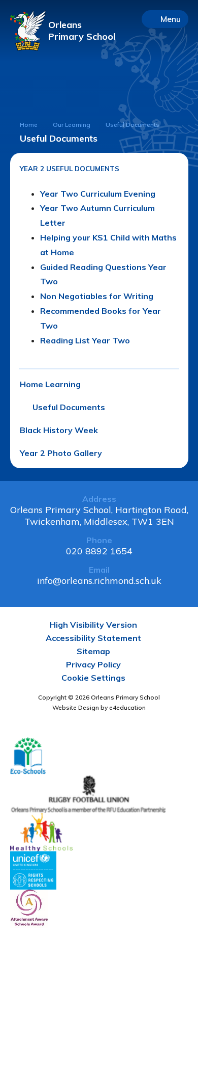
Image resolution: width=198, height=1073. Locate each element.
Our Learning (71, 124)
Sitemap (93, 651)
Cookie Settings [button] (93, 678)
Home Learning (50, 384)
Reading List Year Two (85, 340)
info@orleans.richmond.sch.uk (99, 580)
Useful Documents (68, 407)
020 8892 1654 (99, 551)
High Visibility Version (93, 625)
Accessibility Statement (93, 638)
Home (29, 124)
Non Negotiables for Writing (96, 296)
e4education (127, 707)
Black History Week (59, 430)
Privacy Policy (93, 664)
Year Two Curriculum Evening (97, 194)
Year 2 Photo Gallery (61, 453)
